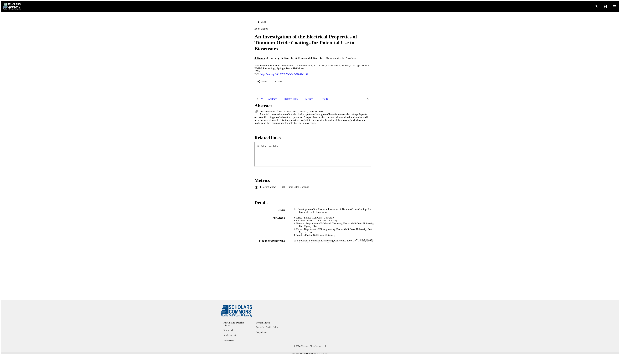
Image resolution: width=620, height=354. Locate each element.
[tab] (272, 99)
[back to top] (262, 99)
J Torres (259, 58)
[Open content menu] (614, 6)
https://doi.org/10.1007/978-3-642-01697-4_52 (284, 74)
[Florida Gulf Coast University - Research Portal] (12, 6)
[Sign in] (605, 6)
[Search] (596, 6)
